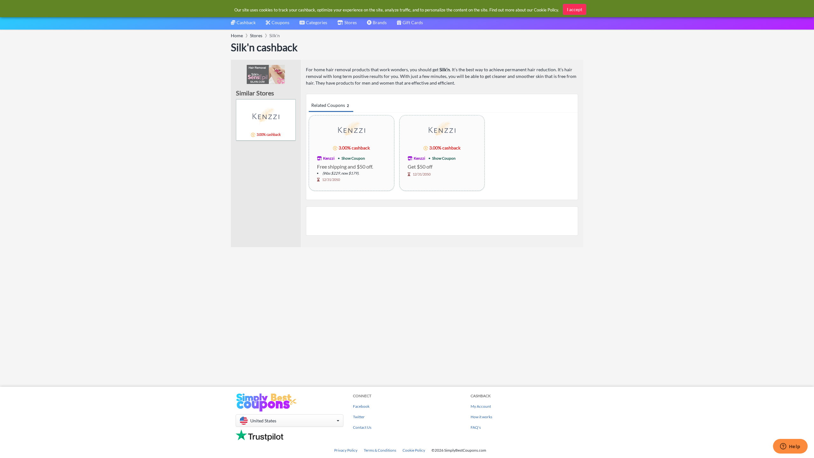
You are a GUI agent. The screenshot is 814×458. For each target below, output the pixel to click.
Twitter (359, 416)
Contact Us (362, 427)
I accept (574, 9)
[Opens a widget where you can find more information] (790, 447)
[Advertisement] (442, 221)
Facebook (361, 406)
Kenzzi (329, 158)
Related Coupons (330, 105)
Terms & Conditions (380, 450)
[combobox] (313, 25)
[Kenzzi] (351, 130)
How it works (481, 416)
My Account (481, 406)
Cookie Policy (414, 450)
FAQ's (476, 427)
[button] (289, 420)
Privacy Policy (345, 450)
